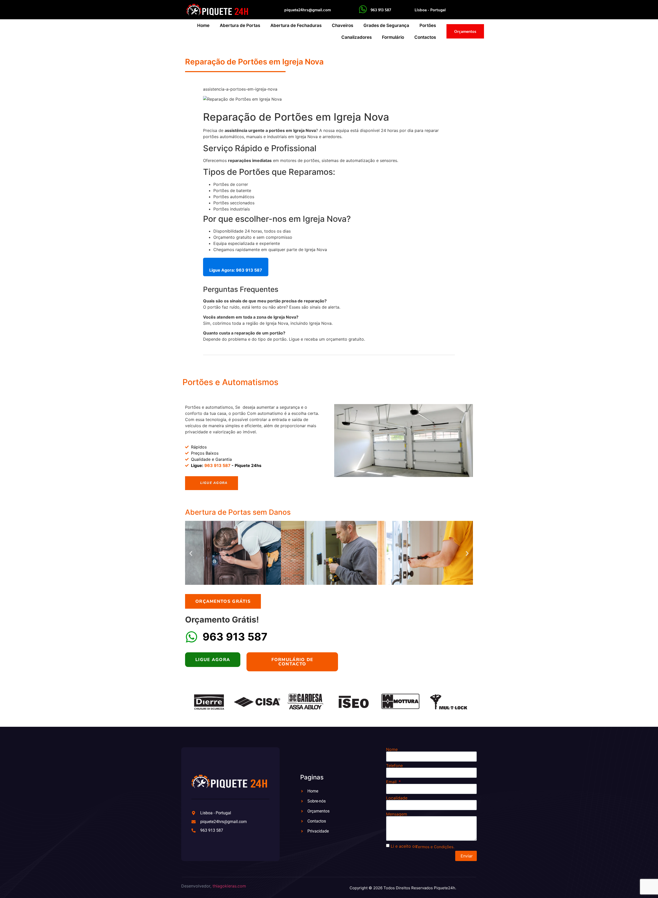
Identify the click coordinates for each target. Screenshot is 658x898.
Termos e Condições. (435, 846)
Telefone (394, 765)
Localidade (396, 798)
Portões (427, 25)
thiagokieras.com (229, 886)
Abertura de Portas (240, 25)
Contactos (425, 37)
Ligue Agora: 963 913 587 (235, 270)
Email (392, 782)
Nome (392, 749)
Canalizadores (356, 37)
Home (203, 25)
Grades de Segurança (386, 25)
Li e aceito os (404, 846)
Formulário (393, 37)
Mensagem (396, 814)
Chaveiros (342, 25)
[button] (191, 553)
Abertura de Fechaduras (296, 25)
